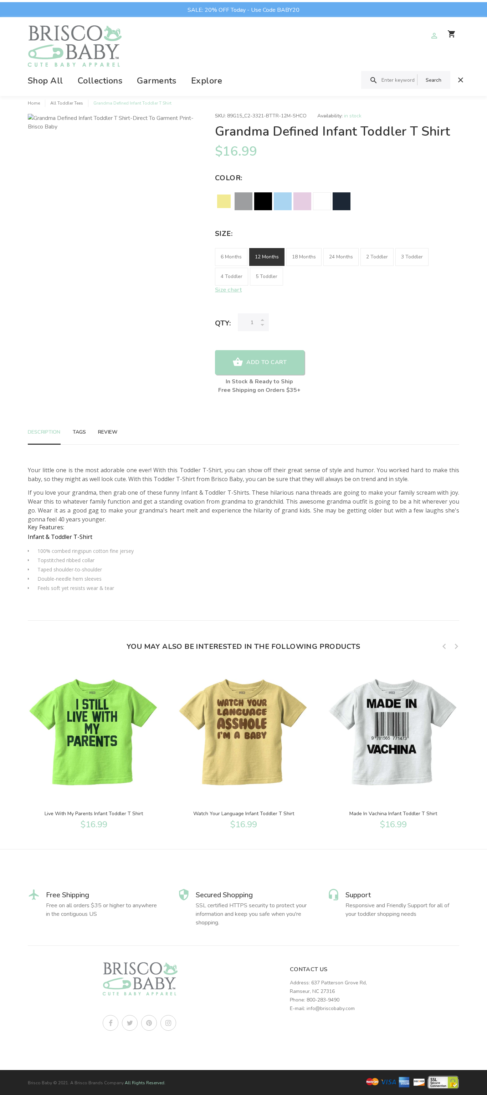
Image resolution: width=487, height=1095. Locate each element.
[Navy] (341, 201)
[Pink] (302, 201)
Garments (156, 80)
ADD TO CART (266, 362)
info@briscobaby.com (331, 1008)
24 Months (341, 256)
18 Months (304, 256)
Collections (100, 80)
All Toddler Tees (66, 103)
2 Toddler (377, 256)
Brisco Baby (40, 1083)
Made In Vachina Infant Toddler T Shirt (393, 813)
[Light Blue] (283, 201)
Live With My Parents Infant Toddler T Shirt (94, 813)
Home (34, 103)
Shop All (45, 80)
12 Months (267, 256)
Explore (206, 80)
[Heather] (243, 201)
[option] (94, 746)
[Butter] (224, 201)
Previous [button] (444, 646)
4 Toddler (231, 276)
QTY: (223, 323)
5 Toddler (266, 276)
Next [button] (456, 646)
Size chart (228, 290)
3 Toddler (412, 256)
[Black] (263, 201)
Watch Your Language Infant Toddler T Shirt (243, 813)
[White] (322, 201)
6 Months (231, 256)
